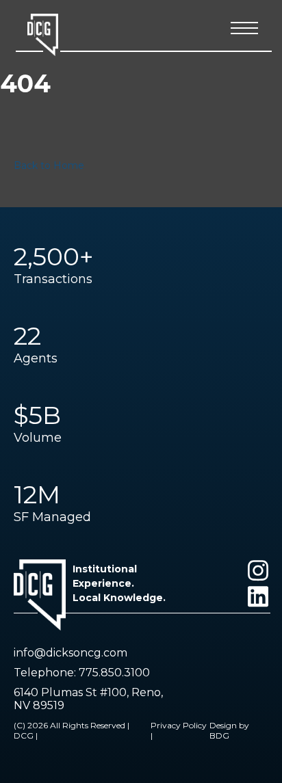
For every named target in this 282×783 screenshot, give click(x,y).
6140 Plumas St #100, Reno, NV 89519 (88, 699)
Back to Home (49, 165)
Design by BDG (229, 730)
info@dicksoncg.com (70, 652)
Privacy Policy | (179, 730)
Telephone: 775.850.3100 (82, 672)
